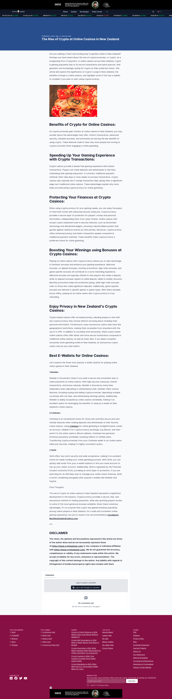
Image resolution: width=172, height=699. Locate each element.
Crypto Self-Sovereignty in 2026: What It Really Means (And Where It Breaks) (85, 642)
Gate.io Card (47, 639)
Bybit (14, 632)
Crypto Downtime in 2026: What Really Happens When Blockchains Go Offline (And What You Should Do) (86, 650)
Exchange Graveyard (141, 645)
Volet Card (46, 642)
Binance (15, 639)
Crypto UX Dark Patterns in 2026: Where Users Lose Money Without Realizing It (84, 634)
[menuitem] (65, 11)
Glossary (136, 635)
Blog (135, 642)
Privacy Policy (138, 639)
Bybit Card (46, 635)
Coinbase (74, 426)
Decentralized (107, 632)
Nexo (14, 642)
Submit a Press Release (142, 667)
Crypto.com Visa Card (50, 645)
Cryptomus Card (48, 632)
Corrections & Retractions (143, 661)
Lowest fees (107, 635)
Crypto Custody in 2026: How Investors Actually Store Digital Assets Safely (83, 658)
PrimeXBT (15, 635)
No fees (105, 639)
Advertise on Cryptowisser (143, 664)
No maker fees (108, 645)
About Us (137, 651)
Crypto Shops (107, 648)
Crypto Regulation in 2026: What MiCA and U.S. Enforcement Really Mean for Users (84, 666)
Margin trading (107, 642)
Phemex (15, 645)
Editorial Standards (140, 658)
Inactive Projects (139, 648)
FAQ (134, 632)
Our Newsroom (139, 655)
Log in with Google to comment (87, 588)
